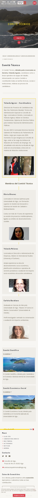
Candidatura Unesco (13, 55)
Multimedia (8, 441)
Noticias (7, 446)
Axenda (6, 448)
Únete (19, 38)
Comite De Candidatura (28, 55)
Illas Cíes (7, 436)
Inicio (4, 55)
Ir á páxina (6, 354)
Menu (34, 3)
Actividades (8, 443)
